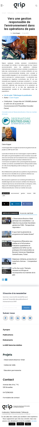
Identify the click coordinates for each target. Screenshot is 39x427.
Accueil (4, 13)
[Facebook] (5, 318)
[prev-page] (3, 279)
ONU (34, 193)
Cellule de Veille (9, 365)
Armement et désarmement (5, 263)
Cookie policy (6, 412)
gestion (23, 193)
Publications (10, 13)
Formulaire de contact (11, 398)
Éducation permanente (12, 370)
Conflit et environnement (22, 13)
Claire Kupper (16, 33)
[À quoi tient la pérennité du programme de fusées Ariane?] (6, 234)
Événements (8, 340)
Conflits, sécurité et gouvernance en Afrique (6, 271)
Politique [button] (28, 424)
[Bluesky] (30, 318)
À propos (6, 330)
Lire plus (34, 421)
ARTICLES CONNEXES (10, 213)
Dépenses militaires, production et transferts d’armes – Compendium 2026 (24, 261)
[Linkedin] (17, 318)
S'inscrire (26, 308)
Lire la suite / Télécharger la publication (18, 95)
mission (29, 193)
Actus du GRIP (5, 223)
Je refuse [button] (20, 424)
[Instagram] (11, 318)
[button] (35, 5)
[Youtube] (24, 318)
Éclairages (4, 236)
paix (4, 195)
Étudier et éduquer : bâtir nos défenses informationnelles (6, 244)
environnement (15, 193)
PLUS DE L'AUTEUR (26, 213)
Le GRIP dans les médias (12, 345)
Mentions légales (16, 412)
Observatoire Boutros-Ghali (14, 360)
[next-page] (6, 279)
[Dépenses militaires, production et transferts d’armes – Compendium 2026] (6, 261)
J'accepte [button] (12, 424)
